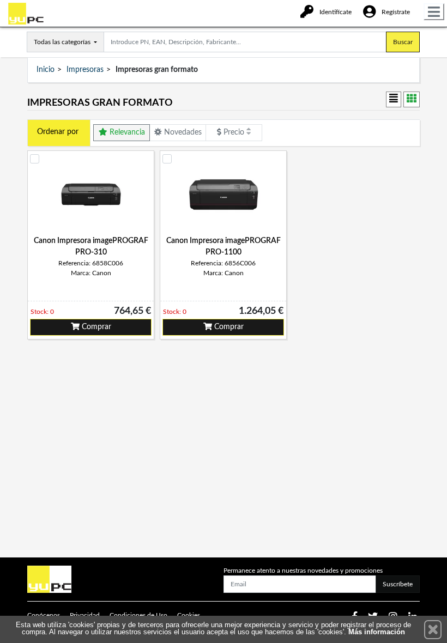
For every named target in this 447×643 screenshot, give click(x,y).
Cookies (188, 615)
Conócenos (43, 615)
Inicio (46, 70)
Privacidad (85, 615)
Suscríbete (398, 584)
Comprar (95, 327)
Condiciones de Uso (138, 615)
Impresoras (85, 70)
